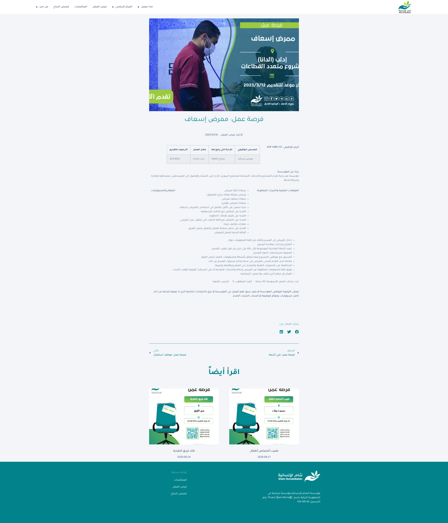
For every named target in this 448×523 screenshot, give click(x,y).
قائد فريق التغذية (184, 451)
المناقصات (80, 7)
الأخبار (239, 135)
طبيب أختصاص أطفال (264, 451)
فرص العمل (99, 7)
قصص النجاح (61, 7)
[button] (297, 332)
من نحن (43, 7)
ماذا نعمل (147, 7)
